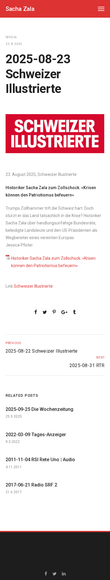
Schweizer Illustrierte (33, 286)
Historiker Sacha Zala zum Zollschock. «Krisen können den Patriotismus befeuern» (53, 262)
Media (11, 37)
